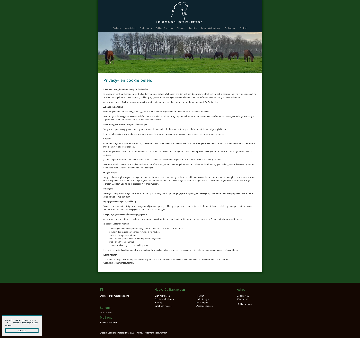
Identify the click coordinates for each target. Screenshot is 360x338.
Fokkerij (158, 302)
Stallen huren (146, 28)
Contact (243, 28)
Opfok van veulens (163, 306)
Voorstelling (130, 28)
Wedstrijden (230, 28)
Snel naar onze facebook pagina (114, 295)
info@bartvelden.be (108, 322)
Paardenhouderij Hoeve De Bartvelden (179, 21)
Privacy (139, 332)
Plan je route (246, 304)
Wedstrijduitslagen (204, 306)
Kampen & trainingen (210, 28)
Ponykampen (202, 302)
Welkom (117, 28)
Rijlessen (181, 28)
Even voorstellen (162, 295)
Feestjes (193, 28)
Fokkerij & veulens (164, 28)
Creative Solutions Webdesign (113, 332)
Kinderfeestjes (202, 299)
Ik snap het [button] (22, 330)
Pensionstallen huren (164, 299)
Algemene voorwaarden (156, 332)
